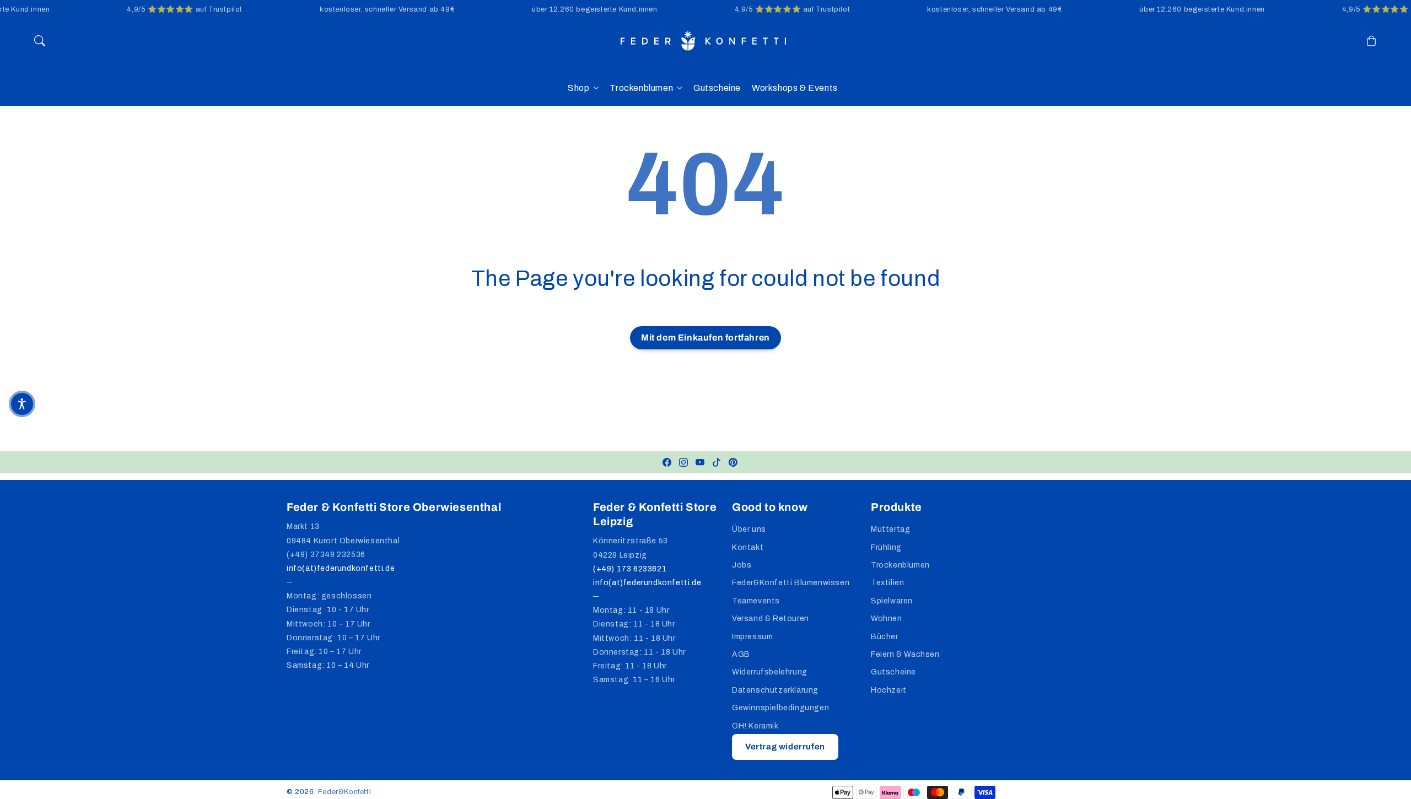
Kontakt (747, 547)
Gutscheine (893, 672)
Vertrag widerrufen (785, 746)
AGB (741, 654)
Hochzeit (889, 690)
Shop (578, 88)
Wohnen (886, 618)
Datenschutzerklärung (775, 690)
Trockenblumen (641, 88)
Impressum (752, 637)
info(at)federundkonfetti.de (341, 568)
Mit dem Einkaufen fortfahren (705, 337)
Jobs (741, 565)
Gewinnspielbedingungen (780, 708)
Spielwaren (892, 601)
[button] (40, 41)
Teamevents (756, 601)
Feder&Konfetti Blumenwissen (790, 583)
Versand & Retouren (770, 618)
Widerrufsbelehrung (769, 672)
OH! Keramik (755, 726)
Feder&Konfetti (344, 792)
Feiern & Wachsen (905, 654)
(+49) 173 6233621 (629, 569)
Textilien (887, 583)
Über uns (749, 529)
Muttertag (890, 529)
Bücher (884, 637)
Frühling (886, 547)
